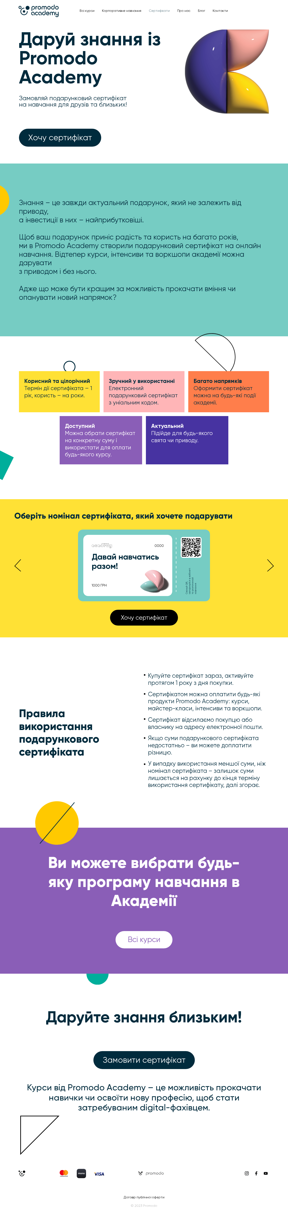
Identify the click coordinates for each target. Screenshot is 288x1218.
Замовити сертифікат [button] (144, 1060)
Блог (201, 11)
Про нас (183, 11)
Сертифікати (159, 11)
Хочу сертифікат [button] (60, 137)
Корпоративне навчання (121, 11)
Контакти (220, 11)
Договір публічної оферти (144, 1197)
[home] (39, 11)
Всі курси (87, 11)
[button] (17, 566)
